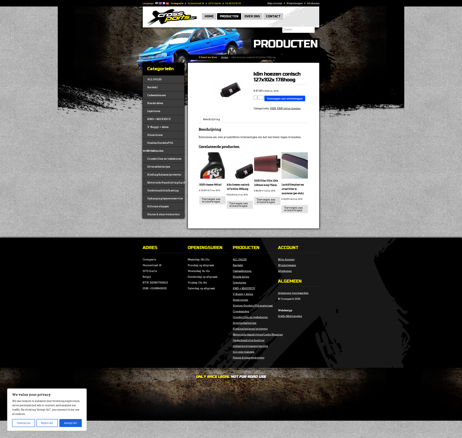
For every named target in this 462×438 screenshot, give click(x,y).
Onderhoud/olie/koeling (163, 190)
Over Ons (252, 16)
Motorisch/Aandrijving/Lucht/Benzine (165, 182)
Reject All (47, 423)
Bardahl (152, 87)
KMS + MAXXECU (159, 119)
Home (209, 16)
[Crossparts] (172, 25)
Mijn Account (274, 3)
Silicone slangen (158, 206)
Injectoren (153, 111)
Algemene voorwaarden (293, 293)
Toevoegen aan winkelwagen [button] (211, 200)
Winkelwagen (294, 3)
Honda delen (155, 103)
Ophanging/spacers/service (165, 198)
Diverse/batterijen (158, 166)
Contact (273, 16)
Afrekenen (313, 3)
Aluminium (155, 135)
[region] (47, 410)
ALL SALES (154, 79)
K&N (273, 108)
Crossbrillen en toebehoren (164, 158)
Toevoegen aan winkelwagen (285, 98)
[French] (163, 3)
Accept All (70, 423)
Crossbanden (155, 150)
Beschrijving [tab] (211, 119)
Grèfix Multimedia (290, 316)
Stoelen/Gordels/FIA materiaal (158, 144)
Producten (229, 16)
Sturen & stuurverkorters (163, 214)
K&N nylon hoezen (289, 108)
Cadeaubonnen (156, 95)
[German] (167, 3)
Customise (23, 423)
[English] (160, 3)
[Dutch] (156, 3)
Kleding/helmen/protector (164, 174)
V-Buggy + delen (158, 127)
